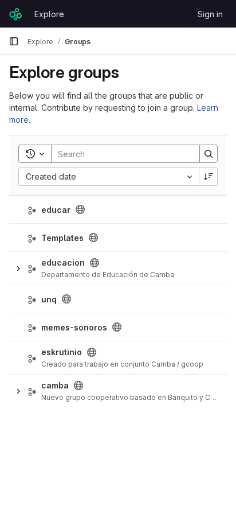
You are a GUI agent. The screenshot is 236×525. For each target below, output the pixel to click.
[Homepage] (15, 14)
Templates (62, 238)
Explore (49, 14)
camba (55, 385)
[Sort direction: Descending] (208, 177)
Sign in (210, 14)
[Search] (208, 154)
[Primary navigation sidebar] (14, 41)
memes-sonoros (74, 327)
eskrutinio (61, 352)
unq (49, 299)
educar (55, 210)
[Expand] (18, 268)
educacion (63, 262)
